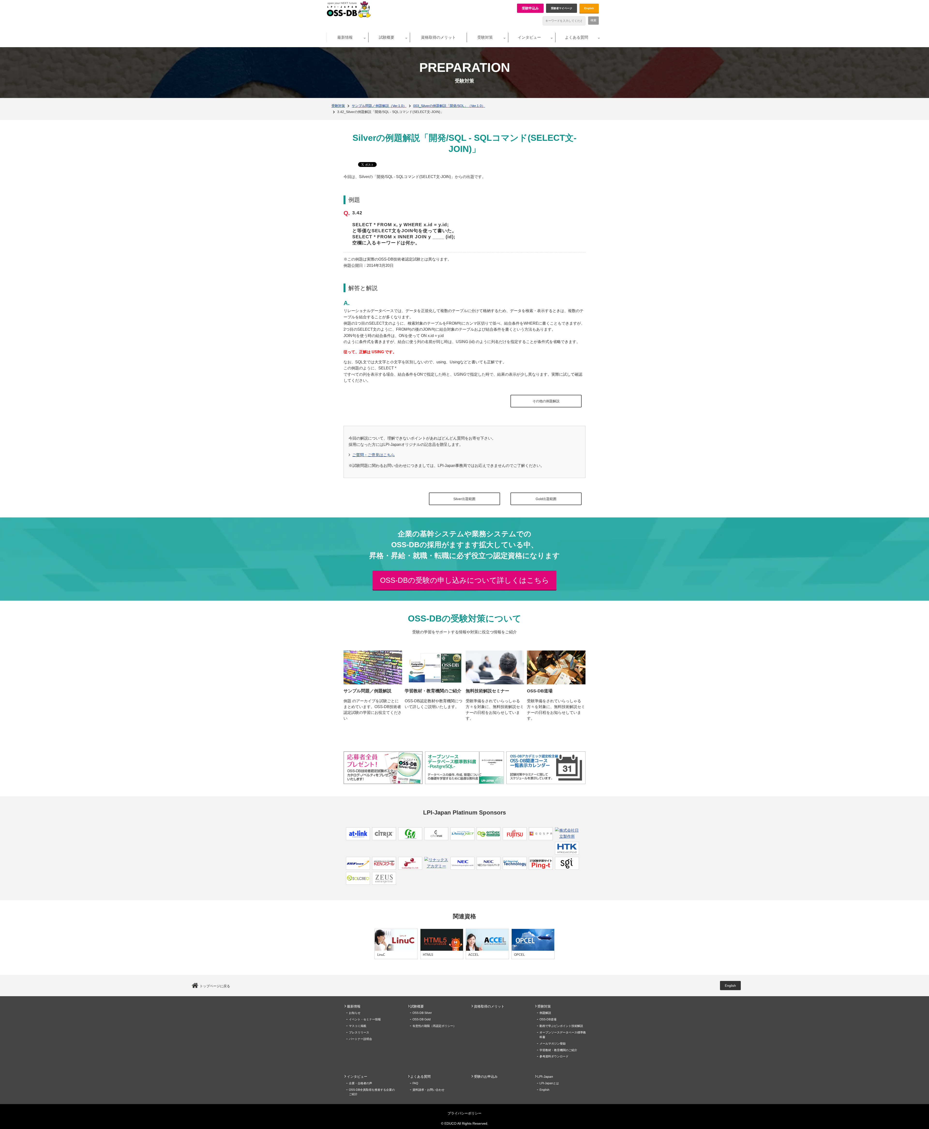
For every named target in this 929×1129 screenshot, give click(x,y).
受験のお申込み (486, 1076)
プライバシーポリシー (464, 1113)
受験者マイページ (561, 8)
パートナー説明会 (360, 1039)
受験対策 (485, 37)
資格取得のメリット (438, 37)
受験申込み (530, 8)
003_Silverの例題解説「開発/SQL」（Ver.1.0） (449, 106)
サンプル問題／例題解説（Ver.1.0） (379, 106)
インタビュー (529, 37)
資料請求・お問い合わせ (428, 1090)
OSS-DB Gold (421, 1019)
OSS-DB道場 (547, 1019)
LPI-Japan (545, 1076)
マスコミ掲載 (357, 1026)
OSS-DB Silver (422, 1013)
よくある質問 (576, 37)
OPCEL (519, 955)
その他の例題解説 (546, 401)
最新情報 (345, 37)
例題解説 (545, 1013)
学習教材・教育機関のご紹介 (558, 1050)
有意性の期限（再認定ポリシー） (434, 1026)
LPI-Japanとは (549, 1083)
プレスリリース (359, 1032)
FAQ (415, 1083)
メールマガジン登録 (552, 1043)
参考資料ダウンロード (554, 1056)
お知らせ (354, 1013)
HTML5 (428, 955)
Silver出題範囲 (464, 499)
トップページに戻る (215, 986)
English (589, 8)
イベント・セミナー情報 (365, 1019)
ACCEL (473, 955)
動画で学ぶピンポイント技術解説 (561, 1026)
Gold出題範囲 (546, 499)
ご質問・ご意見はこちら (373, 455)
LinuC (381, 955)
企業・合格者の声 (360, 1083)
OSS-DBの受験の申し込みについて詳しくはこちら (464, 580)
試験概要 (386, 37)
